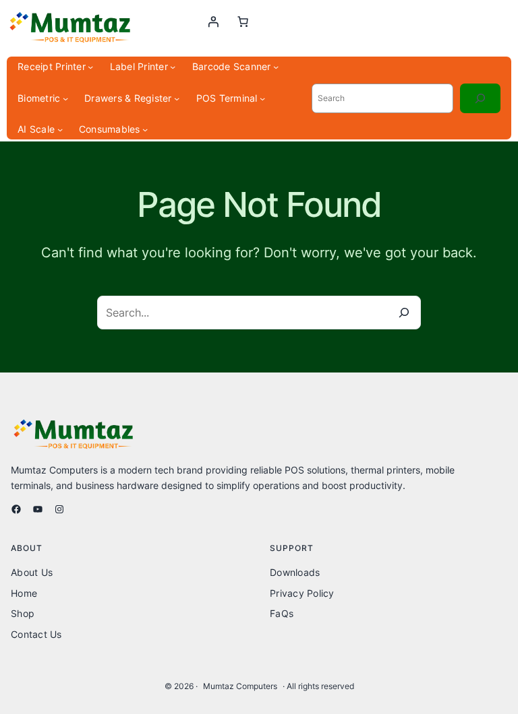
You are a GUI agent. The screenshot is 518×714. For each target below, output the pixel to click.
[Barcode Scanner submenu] (276, 66)
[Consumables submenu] (145, 129)
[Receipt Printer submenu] (90, 66)
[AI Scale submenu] (60, 129)
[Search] (480, 98)
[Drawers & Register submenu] (176, 98)
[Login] (213, 21)
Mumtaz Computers (240, 686)
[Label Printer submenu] (172, 66)
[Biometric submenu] (65, 98)
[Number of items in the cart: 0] (242, 21)
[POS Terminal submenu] (262, 98)
